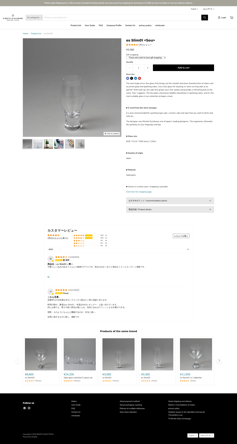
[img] (61, 257)
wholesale (160, 25)
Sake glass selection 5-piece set (78, 377)
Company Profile (114, 25)
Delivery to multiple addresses (132, 408)
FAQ (101, 25)
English (193, 9)
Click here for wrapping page (139, 191)
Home (25, 33)
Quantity (129, 62)
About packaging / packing (131, 405)
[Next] (219, 360)
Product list (76, 25)
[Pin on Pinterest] (139, 78)
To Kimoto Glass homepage (179, 418)
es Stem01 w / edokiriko (191, 377)
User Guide (90, 25)
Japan (207, 9)
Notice (74, 401)
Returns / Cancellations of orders (181, 405)
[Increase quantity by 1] (148, 67)
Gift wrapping (132, 54)
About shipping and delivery (180, 401)
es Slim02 (145, 377)
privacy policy (145, 25)
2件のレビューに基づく (58, 238)
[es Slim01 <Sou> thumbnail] (38, 144)
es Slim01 (107, 377)
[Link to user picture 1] (48, 276)
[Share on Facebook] (127, 78)
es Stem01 (30, 377)
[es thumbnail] (27, 144)
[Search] (204, 17)
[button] (132, 44)
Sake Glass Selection (128, 412)
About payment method (130, 401)
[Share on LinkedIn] (135, 78)
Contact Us (130, 25)
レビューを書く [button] (181, 236)
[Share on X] (131, 78)
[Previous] (18, 360)
